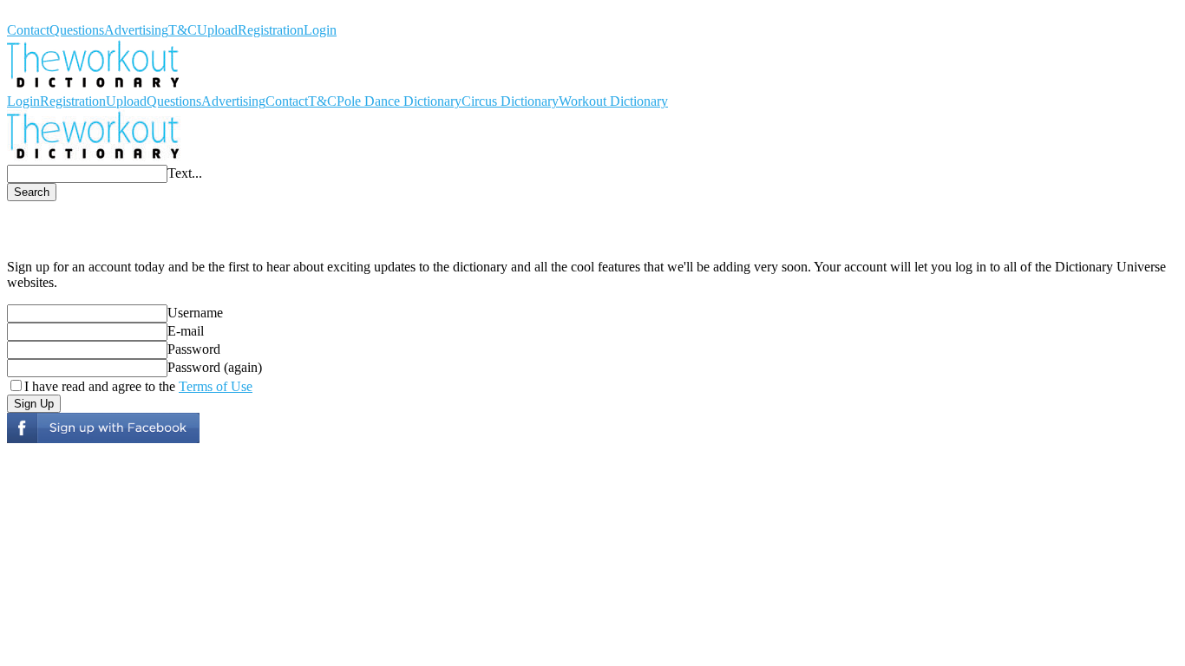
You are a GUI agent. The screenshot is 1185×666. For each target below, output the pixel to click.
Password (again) (214, 367)
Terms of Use (215, 386)
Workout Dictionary (61, 14)
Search (31, 192)
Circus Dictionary (510, 101)
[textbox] (87, 174)
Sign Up (34, 403)
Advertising (136, 30)
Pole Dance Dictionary (399, 101)
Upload (217, 30)
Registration (271, 30)
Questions (76, 30)
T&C (182, 30)
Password (193, 349)
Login (320, 30)
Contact (28, 30)
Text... (184, 173)
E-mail (185, 330)
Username (195, 312)
